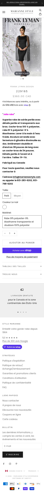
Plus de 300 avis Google (15, 341)
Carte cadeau (9, 419)
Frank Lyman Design (22, 86)
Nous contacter (10, 400)
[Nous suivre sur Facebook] (3, 464)
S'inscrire (12, 454)
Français (32, 471)
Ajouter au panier (22, 242)
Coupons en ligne (11, 414)
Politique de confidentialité (16, 382)
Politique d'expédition (13, 360)
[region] (22, 298)
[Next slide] (39, 45)
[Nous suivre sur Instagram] (10, 464)
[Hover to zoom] (22, 47)
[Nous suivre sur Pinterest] (16, 464)
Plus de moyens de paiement (22, 256)
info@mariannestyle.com (26, 176)
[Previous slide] (4, 45)
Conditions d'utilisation (14, 378)
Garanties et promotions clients (19, 373)
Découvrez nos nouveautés (16, 409)
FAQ (4, 387)
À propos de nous (11, 405)
